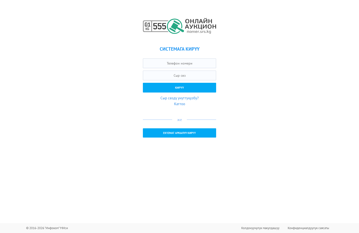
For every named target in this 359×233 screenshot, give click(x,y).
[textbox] (179, 63)
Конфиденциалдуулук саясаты (308, 228)
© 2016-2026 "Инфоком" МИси (47, 228)
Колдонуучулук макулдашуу (260, 228)
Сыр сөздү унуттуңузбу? (179, 98)
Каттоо (179, 104)
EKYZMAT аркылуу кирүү (179, 133)
